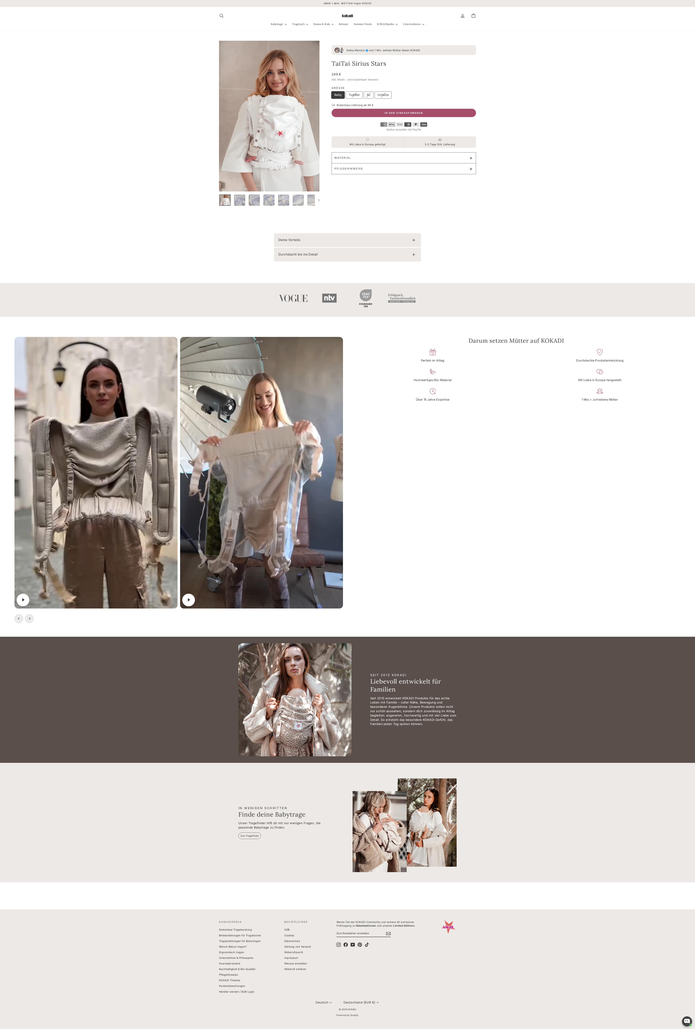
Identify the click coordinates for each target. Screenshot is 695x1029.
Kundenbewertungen (232, 985)
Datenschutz (292, 941)
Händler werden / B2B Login (236, 991)
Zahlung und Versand (297, 946)
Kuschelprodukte (229, 963)
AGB (287, 929)
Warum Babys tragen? (233, 946)
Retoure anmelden (295, 963)
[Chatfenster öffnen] (687, 1021)
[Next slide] (29, 618)
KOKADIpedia (386, 24)
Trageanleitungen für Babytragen (240, 941)
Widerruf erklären (295, 969)
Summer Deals (363, 24)
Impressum (291, 957)
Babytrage (277, 24)
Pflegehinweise (348, 168)
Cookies (289, 935)
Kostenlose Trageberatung (235, 929)
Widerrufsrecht (293, 952)
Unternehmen (412, 24)
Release (343, 24)
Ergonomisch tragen (231, 952)
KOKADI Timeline (229, 980)
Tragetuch (299, 24)
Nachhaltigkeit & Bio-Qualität (237, 969)
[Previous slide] (18, 618)
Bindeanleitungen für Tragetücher (240, 935)
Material (342, 157)
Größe (338, 87)
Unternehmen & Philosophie (236, 957)
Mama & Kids (321, 24)
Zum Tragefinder (249, 835)
